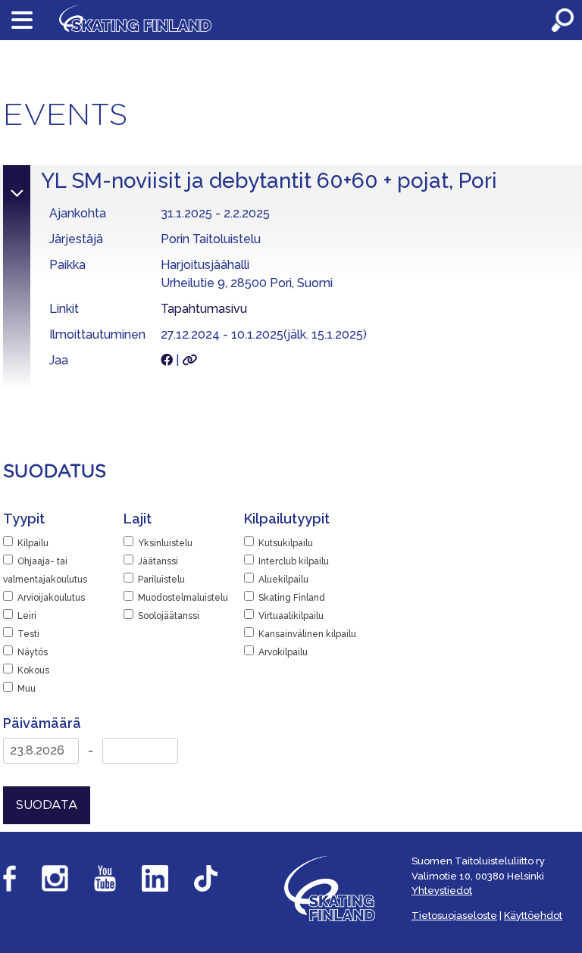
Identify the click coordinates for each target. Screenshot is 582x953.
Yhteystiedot (441, 890)
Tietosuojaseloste (454, 915)
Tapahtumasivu (204, 309)
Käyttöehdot (533, 915)
